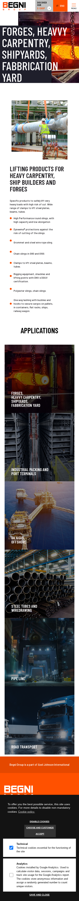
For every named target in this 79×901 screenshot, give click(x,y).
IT (57, 6)
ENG (62, 6)
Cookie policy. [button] (26, 811)
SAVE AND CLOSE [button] (39, 894)
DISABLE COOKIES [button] (39, 821)
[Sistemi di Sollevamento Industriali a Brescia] (14, 6)
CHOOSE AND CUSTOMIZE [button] (40, 828)
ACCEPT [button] (40, 834)
